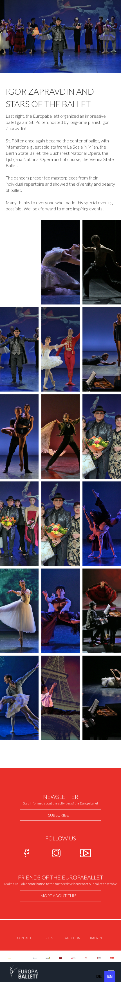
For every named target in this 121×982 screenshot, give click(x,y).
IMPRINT (97, 938)
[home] (19, 972)
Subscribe (58, 815)
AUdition (72, 938)
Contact (24, 938)
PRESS (48, 938)
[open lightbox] (60, 262)
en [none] (110, 976)
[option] (98, 976)
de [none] (99, 976)
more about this (58, 895)
